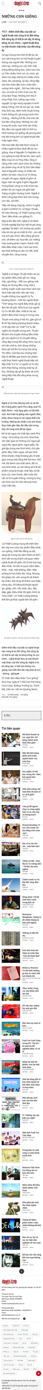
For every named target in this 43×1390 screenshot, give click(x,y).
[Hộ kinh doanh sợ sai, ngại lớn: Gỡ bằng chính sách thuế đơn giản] (11, 740)
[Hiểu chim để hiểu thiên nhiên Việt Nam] (11, 1190)
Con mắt (25, 1326)
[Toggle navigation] (3, 3)
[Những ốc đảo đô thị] (11, 938)
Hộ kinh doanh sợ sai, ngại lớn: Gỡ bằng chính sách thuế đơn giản (30, 738)
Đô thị (35, 1369)
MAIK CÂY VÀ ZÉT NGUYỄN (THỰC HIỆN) (31, 979)
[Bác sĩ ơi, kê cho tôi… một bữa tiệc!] (11, 849)
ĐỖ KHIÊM (25, 871)
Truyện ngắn (31, 1360)
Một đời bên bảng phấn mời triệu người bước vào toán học (30, 757)
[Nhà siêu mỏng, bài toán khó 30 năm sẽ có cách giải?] (11, 794)
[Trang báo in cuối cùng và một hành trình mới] (11, 1156)
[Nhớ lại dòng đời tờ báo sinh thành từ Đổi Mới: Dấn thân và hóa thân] (11, 1085)
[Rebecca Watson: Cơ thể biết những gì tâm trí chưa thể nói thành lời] (11, 973)
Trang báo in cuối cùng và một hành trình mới (30, 1153)
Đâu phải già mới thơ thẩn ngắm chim (30, 1205)
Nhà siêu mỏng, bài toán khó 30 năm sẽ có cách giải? (31, 792)
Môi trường (34, 1343)
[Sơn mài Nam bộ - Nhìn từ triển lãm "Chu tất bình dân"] (11, 956)
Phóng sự (6, 1352)
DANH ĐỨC (25, 887)
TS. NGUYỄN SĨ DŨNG (28, 1069)
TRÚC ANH (25, 1245)
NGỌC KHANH (26, 1210)
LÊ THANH (25, 745)
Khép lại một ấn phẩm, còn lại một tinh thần (30, 1064)
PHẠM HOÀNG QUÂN (27, 905)
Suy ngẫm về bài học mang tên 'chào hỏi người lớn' (31, 774)
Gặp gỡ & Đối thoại (9, 1339)
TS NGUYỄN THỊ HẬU (27, 1053)
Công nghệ (24, 1330)
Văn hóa (29, 1365)
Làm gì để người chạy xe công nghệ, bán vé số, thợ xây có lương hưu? (31, 810)
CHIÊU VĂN (25, 835)
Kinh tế (29, 1339)
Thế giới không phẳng (20, 1356)
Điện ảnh (26, 1369)
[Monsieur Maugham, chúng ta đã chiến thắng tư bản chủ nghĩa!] (11, 920)
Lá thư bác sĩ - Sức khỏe (10, 1343)
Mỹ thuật (21, 10)
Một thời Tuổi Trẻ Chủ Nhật (30, 1134)
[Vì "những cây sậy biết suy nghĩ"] (11, 1121)
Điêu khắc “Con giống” (10, 697)
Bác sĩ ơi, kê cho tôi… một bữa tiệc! (31, 845)
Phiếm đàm (31, 1347)
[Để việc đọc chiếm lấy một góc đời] (11, 1011)
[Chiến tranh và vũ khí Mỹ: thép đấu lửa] (11, 885)
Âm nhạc (6, 1369)
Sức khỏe (26, 1352)
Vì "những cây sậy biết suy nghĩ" (30, 1116)
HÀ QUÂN (25, 817)
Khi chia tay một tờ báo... (31, 1024)
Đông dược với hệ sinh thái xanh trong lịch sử (30, 900)
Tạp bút (20, 1365)
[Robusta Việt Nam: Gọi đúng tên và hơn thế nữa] (11, 1173)
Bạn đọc (5, 1326)
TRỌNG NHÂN (26, 763)
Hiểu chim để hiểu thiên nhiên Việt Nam (31, 1188)
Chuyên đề (15, 1326)
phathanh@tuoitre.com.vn (11, 1315)
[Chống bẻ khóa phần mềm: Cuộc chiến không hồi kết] (11, 1225)
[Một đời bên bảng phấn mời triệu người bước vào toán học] (11, 759)
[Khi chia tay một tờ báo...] (11, 1029)
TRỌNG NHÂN (26, 1193)
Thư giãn (35, 1352)
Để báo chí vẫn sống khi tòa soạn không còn (31, 1257)
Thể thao (33, 1356)
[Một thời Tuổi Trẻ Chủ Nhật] (11, 1138)
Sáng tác (16, 1352)
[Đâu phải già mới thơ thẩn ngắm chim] (11, 1208)
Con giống (24, 695)
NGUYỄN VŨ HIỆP (27, 996)
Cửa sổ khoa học (8, 1334)
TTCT (23, 1158)
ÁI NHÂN (24, 797)
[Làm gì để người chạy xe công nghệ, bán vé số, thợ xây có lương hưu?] (11, 812)
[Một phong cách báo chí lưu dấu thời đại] (11, 1103)
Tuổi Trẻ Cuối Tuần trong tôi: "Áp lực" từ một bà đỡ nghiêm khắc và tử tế (31, 1046)
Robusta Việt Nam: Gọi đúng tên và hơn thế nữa (31, 1170)
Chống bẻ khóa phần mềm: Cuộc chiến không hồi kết (31, 1222)
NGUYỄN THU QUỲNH (28, 938)
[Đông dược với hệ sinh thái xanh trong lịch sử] (11, 902)
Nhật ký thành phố (18, 1347)
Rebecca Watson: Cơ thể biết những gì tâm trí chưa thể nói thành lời (31, 971)
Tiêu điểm (20, 1360)
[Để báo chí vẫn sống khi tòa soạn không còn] (11, 1260)
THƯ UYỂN (25, 925)
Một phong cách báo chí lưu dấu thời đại (29, 1100)
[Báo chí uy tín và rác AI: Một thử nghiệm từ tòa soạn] (11, 1243)
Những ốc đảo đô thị (30, 934)
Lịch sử (24, 1343)
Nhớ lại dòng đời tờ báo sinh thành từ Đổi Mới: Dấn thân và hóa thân (31, 1083)
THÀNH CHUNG (26, 779)
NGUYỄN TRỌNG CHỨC (28, 1137)
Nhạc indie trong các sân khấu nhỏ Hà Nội (30, 991)
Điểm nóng (16, 1369)
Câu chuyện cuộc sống (10, 1330)
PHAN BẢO (25, 848)
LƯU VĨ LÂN (25, 1105)
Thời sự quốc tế (8, 1360)
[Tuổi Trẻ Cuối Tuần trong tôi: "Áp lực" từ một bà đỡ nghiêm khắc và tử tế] (11, 1046)
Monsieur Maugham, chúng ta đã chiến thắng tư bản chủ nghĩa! (31, 918)
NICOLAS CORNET (27, 1028)
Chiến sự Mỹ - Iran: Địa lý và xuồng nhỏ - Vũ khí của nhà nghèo (31, 865)
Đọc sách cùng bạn (9, 1373)
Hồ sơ (20, 1339)
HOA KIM (24, 1227)
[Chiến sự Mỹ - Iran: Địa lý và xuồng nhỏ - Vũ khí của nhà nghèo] (11, 866)
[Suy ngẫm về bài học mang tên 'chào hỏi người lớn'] (11, 777)
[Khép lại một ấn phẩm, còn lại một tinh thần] (11, 1067)
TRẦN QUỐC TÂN (26, 1010)
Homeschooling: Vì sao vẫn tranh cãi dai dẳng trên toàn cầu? (31, 829)
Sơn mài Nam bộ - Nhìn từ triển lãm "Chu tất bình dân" (31, 953)
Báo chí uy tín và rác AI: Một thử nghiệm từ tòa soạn (31, 1240)
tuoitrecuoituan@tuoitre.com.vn (13, 1304)
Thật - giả (6, 1356)
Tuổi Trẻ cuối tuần (8, 1365)
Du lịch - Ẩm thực (23, 1334)
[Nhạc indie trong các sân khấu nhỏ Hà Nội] (11, 994)
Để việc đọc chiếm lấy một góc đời (30, 1007)
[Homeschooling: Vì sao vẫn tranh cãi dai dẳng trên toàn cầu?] (11, 831)
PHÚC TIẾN (25, 1090)
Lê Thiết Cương (13, 695)
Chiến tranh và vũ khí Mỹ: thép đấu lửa (30, 882)
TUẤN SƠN (25, 1262)
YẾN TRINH (25, 1175)
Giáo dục (35, 1334)
